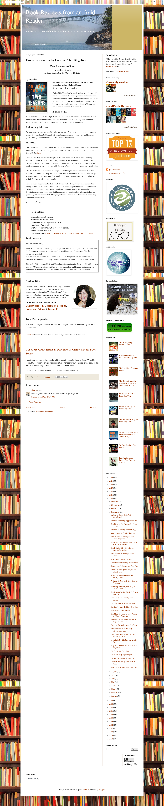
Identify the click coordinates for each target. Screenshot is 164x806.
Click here (30, 334)
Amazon (48, 233)
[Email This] (56, 377)
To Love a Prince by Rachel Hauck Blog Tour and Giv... (123, 620)
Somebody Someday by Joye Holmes (124, 562)
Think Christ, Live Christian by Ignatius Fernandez (122, 549)
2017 (111, 707)
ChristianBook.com (75, 233)
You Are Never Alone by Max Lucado (122, 599)
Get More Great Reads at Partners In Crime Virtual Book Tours (61, 351)
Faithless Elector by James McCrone (124, 625)
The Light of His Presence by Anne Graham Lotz (124, 525)
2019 (111, 700)
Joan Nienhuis (114, 169)
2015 (111, 714)
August (114, 671)
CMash (34, 390)
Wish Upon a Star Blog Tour (121, 559)
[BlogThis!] (59, 377)
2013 (111, 721)
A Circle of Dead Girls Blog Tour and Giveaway (124, 582)
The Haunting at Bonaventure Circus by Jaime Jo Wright (124, 543)
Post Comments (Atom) (44, 411)
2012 (111, 725)
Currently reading (117, 82)
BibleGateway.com (122, 71)
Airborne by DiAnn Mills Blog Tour (124, 667)
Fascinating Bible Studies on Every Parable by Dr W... (123, 635)
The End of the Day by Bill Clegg (123, 529)
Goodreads (89, 233)
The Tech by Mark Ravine (120, 610)
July (113, 675)
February (114, 692)
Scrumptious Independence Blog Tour (124, 566)
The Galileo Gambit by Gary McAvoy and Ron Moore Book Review (127, 383)
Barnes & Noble (59, 233)
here (39, 153)
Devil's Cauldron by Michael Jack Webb (123, 662)
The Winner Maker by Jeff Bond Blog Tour (128, 420)
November (115, 505)
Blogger (102, 789)
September (115, 512)
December (115, 501)
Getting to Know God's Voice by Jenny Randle (123, 516)
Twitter (40, 309)
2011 (111, 728)
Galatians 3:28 (111, 66)
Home (62, 407)
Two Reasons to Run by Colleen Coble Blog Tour (122, 537)
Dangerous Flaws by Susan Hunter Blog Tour (128, 356)
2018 (111, 704)
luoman (86, 789)
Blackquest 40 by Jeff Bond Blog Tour (127, 395)
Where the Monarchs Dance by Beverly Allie (122, 576)
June (113, 678)
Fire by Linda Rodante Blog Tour (123, 658)
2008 (111, 739)
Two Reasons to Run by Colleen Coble (122, 554)
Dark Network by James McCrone (123, 603)
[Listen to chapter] (118, 66)
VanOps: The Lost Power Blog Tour (128, 446)
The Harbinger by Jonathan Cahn (125, 343)
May (113, 682)
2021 (111, 495)
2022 (111, 491)
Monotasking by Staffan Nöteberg (123, 533)
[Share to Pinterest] (66, 377)
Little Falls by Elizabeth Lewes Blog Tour (124, 641)
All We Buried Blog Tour (120, 651)
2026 (111, 477)
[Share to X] (61, 377)
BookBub (61, 305)
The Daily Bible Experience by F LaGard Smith (123, 587)
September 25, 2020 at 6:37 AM (43, 397)
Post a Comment (35, 402)
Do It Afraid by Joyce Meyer (121, 654)
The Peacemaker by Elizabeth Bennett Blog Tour (124, 593)
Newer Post (30, 407)
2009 (111, 735)
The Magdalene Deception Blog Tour (128, 369)
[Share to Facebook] (64, 377)
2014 (111, 718)
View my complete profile (115, 173)
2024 (111, 484)
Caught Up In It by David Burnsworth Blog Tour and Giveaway (128, 434)
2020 (111, 498)
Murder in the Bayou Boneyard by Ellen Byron (123, 570)
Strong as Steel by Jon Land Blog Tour (127, 407)
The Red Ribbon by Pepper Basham (124, 520)
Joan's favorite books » (131, 95)
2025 (111, 481)
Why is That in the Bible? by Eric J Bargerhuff (124, 646)
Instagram (31, 309)
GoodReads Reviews (118, 106)
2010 (111, 732)
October (114, 508)
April (113, 685)
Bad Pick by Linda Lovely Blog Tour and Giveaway (127, 460)
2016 (111, 711)
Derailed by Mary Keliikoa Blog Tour (124, 607)
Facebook (52, 309)
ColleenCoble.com (35, 305)
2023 (111, 488)
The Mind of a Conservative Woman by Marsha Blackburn (124, 615)
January (114, 696)
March (113, 689)
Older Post (94, 407)
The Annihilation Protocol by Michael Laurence (121, 629)
